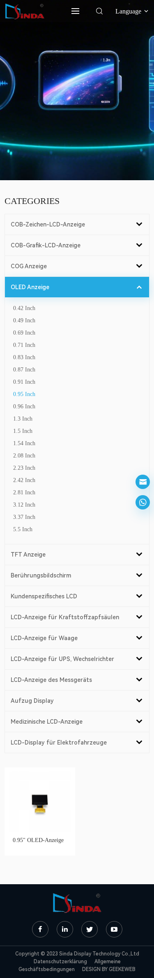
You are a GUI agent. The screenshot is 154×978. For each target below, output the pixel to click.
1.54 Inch (24, 443)
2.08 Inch (24, 456)
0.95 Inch (24, 394)
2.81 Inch (24, 492)
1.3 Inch (22, 419)
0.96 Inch (24, 406)
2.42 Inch (24, 480)
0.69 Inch (24, 333)
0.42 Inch (24, 308)
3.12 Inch (24, 505)
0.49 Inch (24, 320)
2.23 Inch (24, 468)
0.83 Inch (24, 357)
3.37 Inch (24, 517)
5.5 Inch (22, 529)
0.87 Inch (24, 370)
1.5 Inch (22, 431)
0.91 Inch (24, 382)
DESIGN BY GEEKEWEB (109, 969)
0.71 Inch (24, 345)
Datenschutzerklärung (60, 961)
